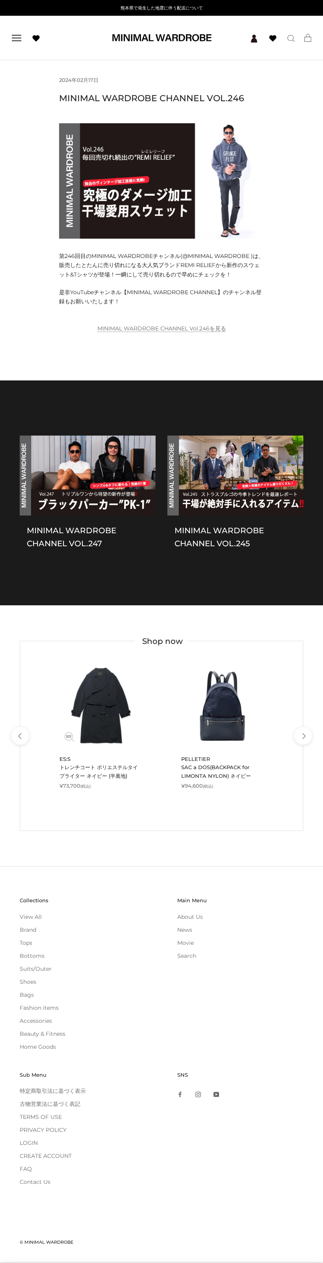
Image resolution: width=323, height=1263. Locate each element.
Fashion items (39, 1007)
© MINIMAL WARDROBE (46, 1242)
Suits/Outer (36, 968)
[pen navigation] (16, 38)
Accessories (36, 1020)
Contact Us (35, 1181)
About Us (190, 916)
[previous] (20, 736)
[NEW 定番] (100, 706)
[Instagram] (198, 1093)
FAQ (26, 1168)
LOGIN (29, 1142)
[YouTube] (216, 1093)
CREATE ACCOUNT (46, 1155)
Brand (28, 929)
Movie (185, 942)
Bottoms (32, 955)
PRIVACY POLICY (43, 1129)
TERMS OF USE (41, 1116)
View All (31, 916)
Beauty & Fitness (42, 1033)
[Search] (291, 38)
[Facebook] (180, 1093)
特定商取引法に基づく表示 (53, 1090)
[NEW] (222, 706)
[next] (303, 736)
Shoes (28, 981)
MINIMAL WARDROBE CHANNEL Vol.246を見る (161, 328)
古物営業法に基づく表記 (50, 1103)
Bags (27, 994)
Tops (26, 942)
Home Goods (38, 1046)
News (184, 929)
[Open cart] (307, 38)
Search (186, 955)
